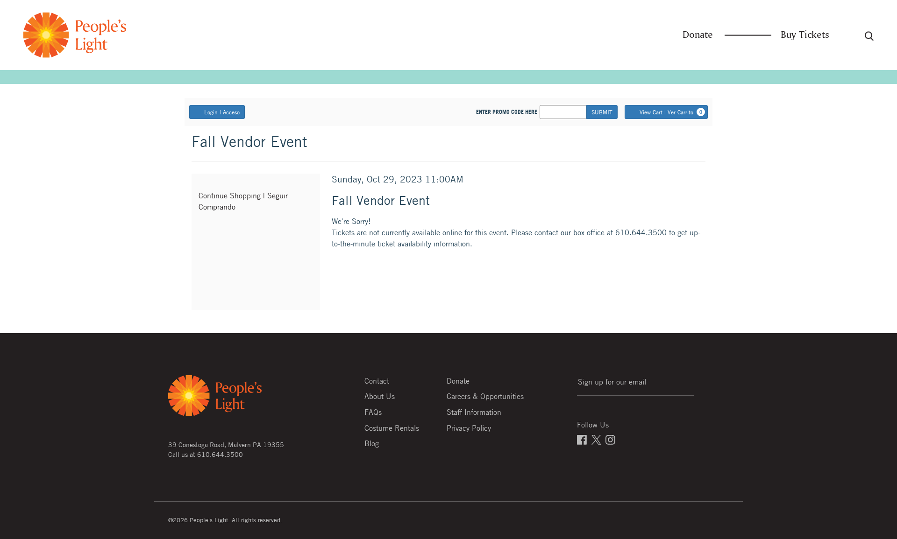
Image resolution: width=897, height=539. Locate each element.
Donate (698, 35)
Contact (376, 380)
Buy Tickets (805, 35)
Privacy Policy (469, 428)
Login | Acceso (222, 112)
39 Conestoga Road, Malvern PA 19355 (226, 444)
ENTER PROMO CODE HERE (506, 112)
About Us (379, 396)
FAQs (373, 412)
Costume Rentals (391, 428)
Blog (371, 443)
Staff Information (474, 412)
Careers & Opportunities (485, 396)
